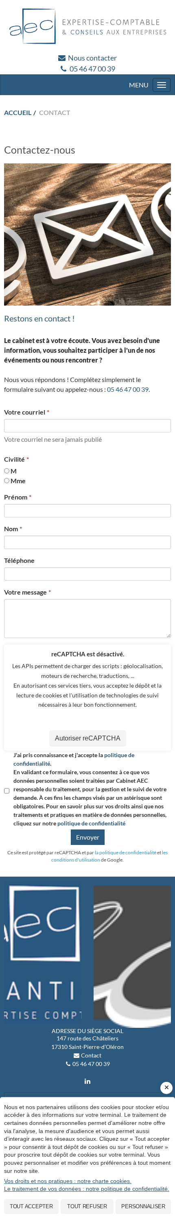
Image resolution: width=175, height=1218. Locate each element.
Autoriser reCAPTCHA (87, 738)
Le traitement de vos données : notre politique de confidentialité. (86, 1188)
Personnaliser (143, 1206)
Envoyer (87, 837)
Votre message (25, 592)
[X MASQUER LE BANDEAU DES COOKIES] (166, 1088)
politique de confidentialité (91, 823)
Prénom (15, 497)
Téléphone (19, 560)
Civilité (14, 459)
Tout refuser (87, 1206)
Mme (18, 480)
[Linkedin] (87, 1081)
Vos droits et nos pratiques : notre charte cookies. (67, 1181)
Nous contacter (92, 57)
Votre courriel (24, 412)
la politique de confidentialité (125, 852)
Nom (11, 528)
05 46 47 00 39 (92, 68)
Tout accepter (31, 1206)
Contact (91, 1055)
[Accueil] (87, 26)
